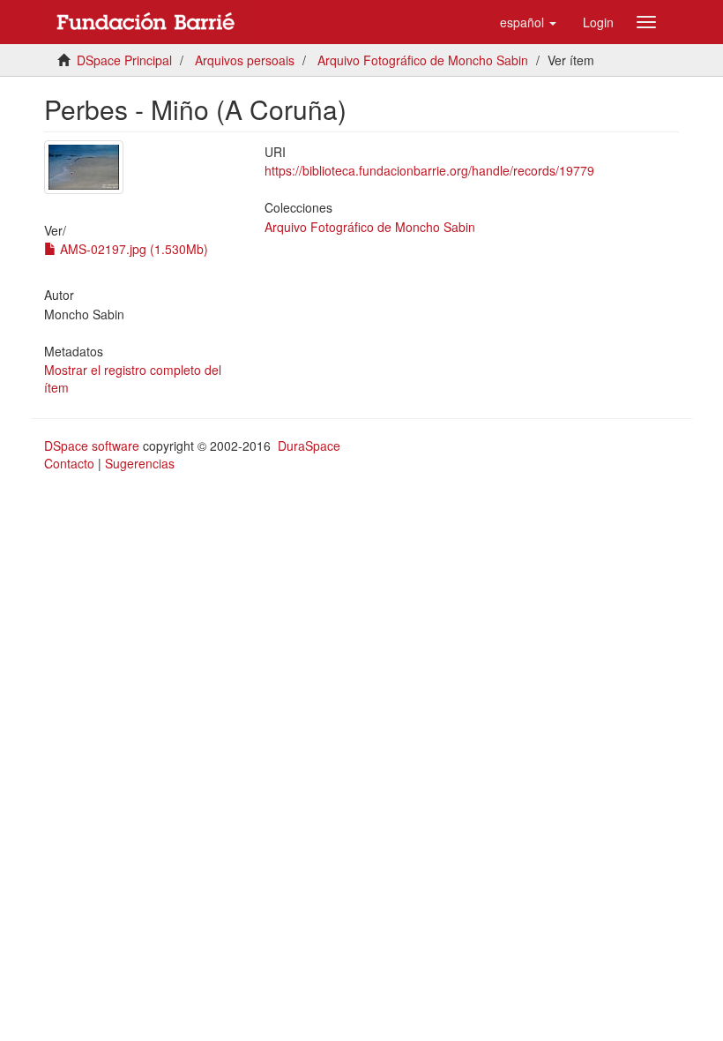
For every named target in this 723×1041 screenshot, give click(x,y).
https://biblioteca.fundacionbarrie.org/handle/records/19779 (429, 170)
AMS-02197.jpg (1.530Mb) (132, 249)
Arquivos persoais (244, 60)
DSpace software (91, 445)
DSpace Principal (124, 60)
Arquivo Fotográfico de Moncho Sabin (422, 60)
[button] (528, 22)
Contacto (69, 463)
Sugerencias (140, 463)
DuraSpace (309, 445)
